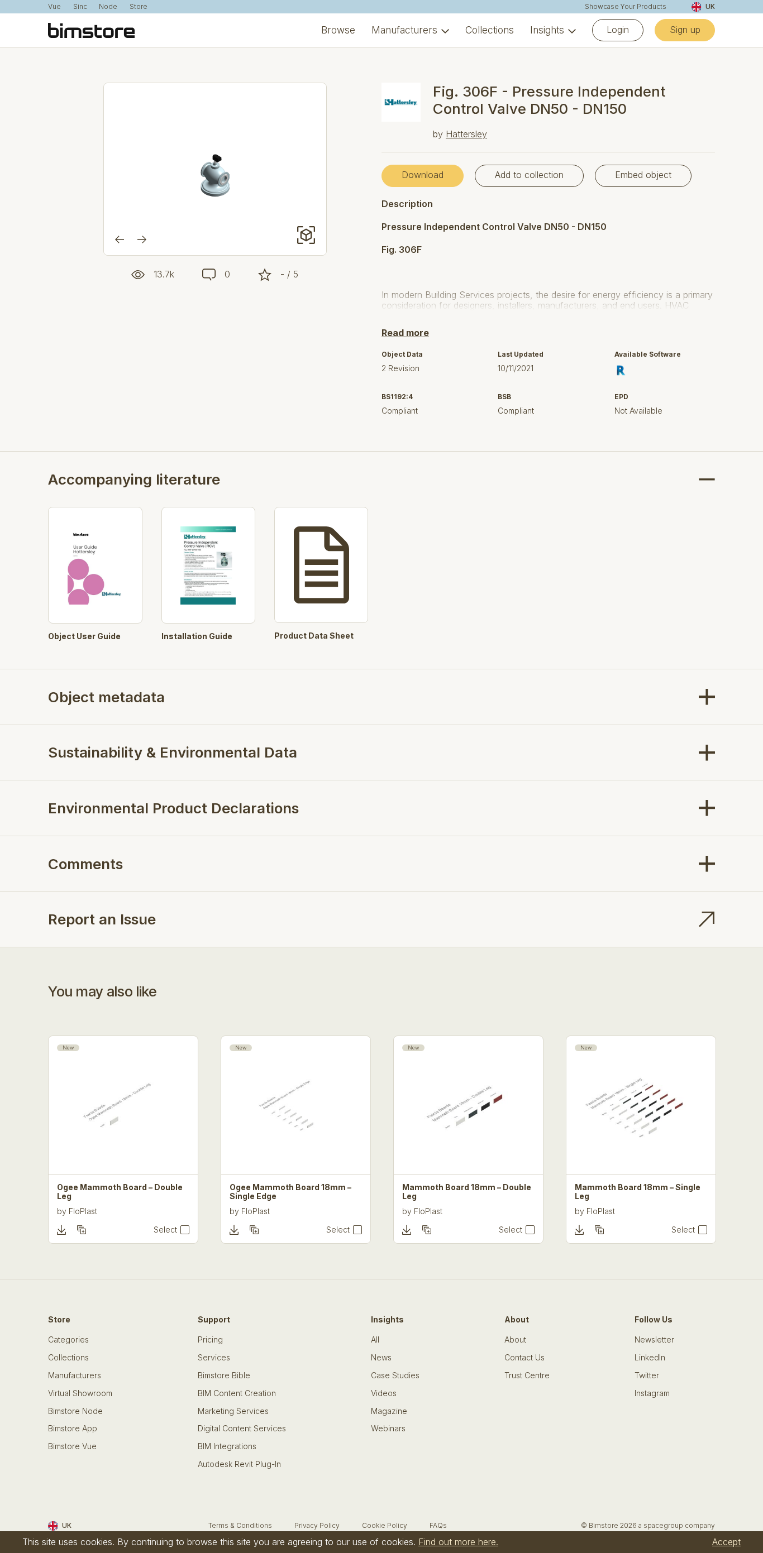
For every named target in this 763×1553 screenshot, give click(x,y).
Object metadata (106, 697)
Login (618, 29)
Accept (726, 1541)
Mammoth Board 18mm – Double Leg (466, 1192)
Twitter (647, 1375)
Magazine (389, 1411)
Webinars (388, 1428)
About (515, 1339)
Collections (489, 30)
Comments (85, 864)
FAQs (438, 1525)
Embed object (643, 174)
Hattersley (466, 134)
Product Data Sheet (314, 635)
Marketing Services (233, 1411)
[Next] (142, 239)
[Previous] (119, 239)
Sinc (80, 7)
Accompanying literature (134, 479)
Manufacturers (404, 30)
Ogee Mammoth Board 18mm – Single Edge (290, 1192)
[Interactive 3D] (306, 235)
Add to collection (529, 174)
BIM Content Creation (237, 1393)
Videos (384, 1393)
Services (214, 1357)
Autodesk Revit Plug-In (239, 1464)
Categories (68, 1339)
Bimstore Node (75, 1411)
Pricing (210, 1339)
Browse (338, 30)
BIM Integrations (227, 1446)
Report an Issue (102, 919)
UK (709, 6)
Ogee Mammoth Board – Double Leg (120, 1192)
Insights (547, 30)
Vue (54, 7)
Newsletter (654, 1339)
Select (165, 1229)
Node (108, 7)
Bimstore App (72, 1428)
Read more (405, 332)
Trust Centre (527, 1375)
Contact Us (524, 1357)
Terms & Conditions (240, 1525)
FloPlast (83, 1211)
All (375, 1339)
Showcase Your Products (625, 7)
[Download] (61, 1230)
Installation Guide (196, 636)
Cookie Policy (384, 1525)
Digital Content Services (242, 1428)
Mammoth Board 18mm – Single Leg (637, 1192)
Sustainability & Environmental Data (172, 752)
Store (138, 7)
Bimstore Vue (72, 1446)
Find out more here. (458, 1541)
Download (423, 174)
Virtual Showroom (80, 1393)
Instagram (652, 1393)
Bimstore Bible (224, 1375)
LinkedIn (650, 1357)
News (381, 1357)
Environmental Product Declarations (173, 808)
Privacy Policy (317, 1525)
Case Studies (395, 1375)
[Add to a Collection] (81, 1229)
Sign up (685, 29)
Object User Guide (84, 636)
